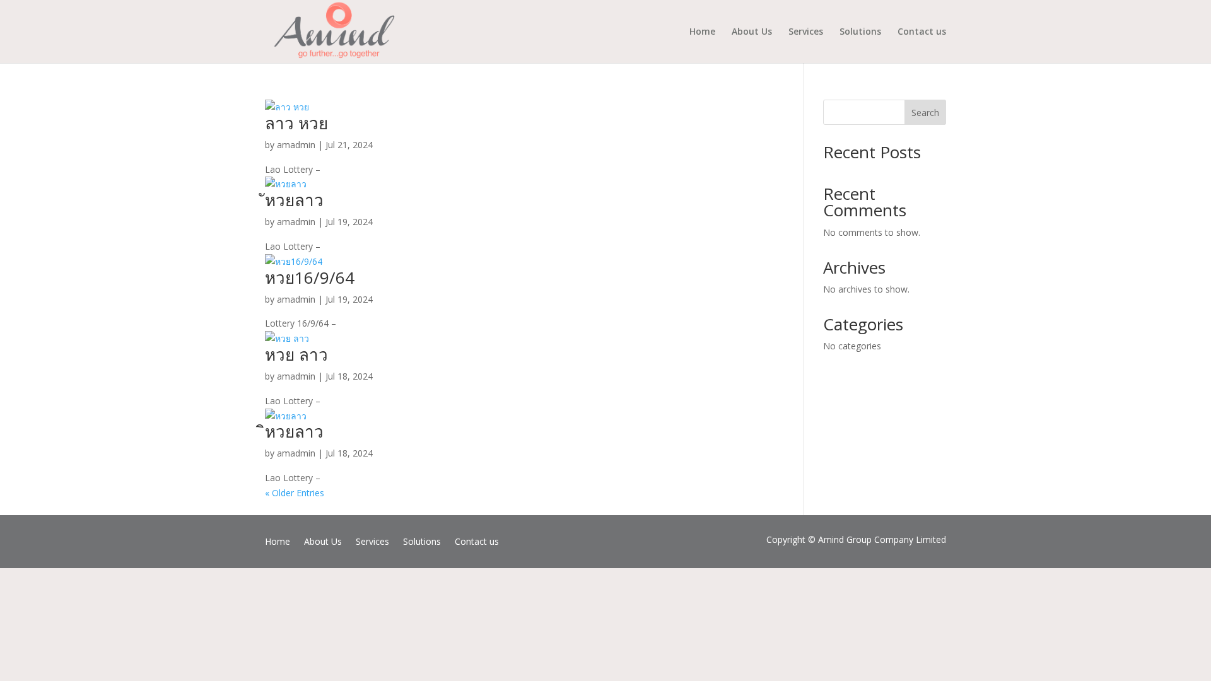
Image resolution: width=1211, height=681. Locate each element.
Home (702, 32)
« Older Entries (294, 493)
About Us (752, 32)
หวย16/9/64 (309, 277)
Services (805, 32)
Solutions (860, 32)
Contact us (922, 32)
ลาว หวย (296, 123)
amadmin (296, 145)
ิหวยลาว (294, 431)
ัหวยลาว (294, 200)
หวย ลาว (296, 354)
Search (925, 113)
